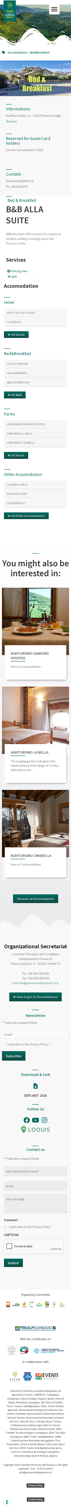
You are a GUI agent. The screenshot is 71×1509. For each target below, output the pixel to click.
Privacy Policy (35, 1485)
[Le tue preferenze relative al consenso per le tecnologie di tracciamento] (7, 1502)
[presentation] (34, 1246)
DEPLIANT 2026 (35, 1095)
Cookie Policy (35, 1499)
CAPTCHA (11, 1234)
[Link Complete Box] (35, 313)
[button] (54, 9)
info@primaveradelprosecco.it (38, 983)
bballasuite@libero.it (20, 181)
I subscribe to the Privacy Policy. (28, 1044)
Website (11, 121)
